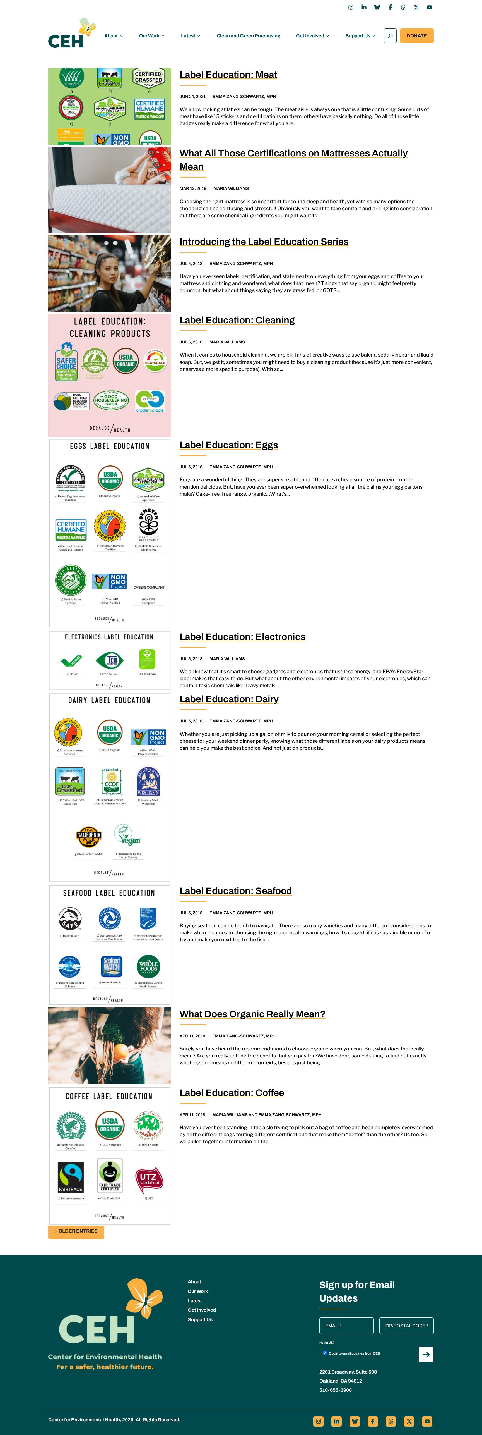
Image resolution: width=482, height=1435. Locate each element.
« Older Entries (76, 1231)
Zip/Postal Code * (398, 1320)
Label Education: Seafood (236, 891)
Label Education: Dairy (229, 699)
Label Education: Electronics (242, 637)
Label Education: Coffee (232, 1093)
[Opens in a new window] (351, 7)
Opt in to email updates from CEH (354, 1353)
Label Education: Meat (228, 75)
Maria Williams (231, 188)
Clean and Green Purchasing (248, 36)
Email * (329, 1320)
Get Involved (310, 36)
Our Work (149, 36)
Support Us (358, 36)
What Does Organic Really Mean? (253, 1014)
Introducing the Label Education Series (264, 242)
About (111, 36)
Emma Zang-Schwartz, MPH (244, 96)
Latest (188, 36)
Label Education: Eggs (229, 445)
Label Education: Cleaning (237, 320)
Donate (417, 36)
